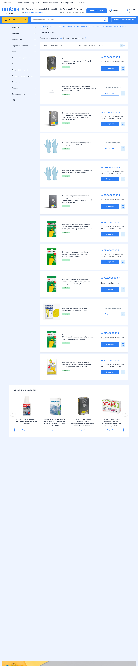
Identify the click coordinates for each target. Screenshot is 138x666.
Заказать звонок (96, 11)
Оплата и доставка (50, 3)
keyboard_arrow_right (125, 413)
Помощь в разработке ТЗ (124, 20)
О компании (6, 3)
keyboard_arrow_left (12, 413)
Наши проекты (67, 3)
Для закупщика (23, 3)
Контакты (81, 3)
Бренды (35, 3)
